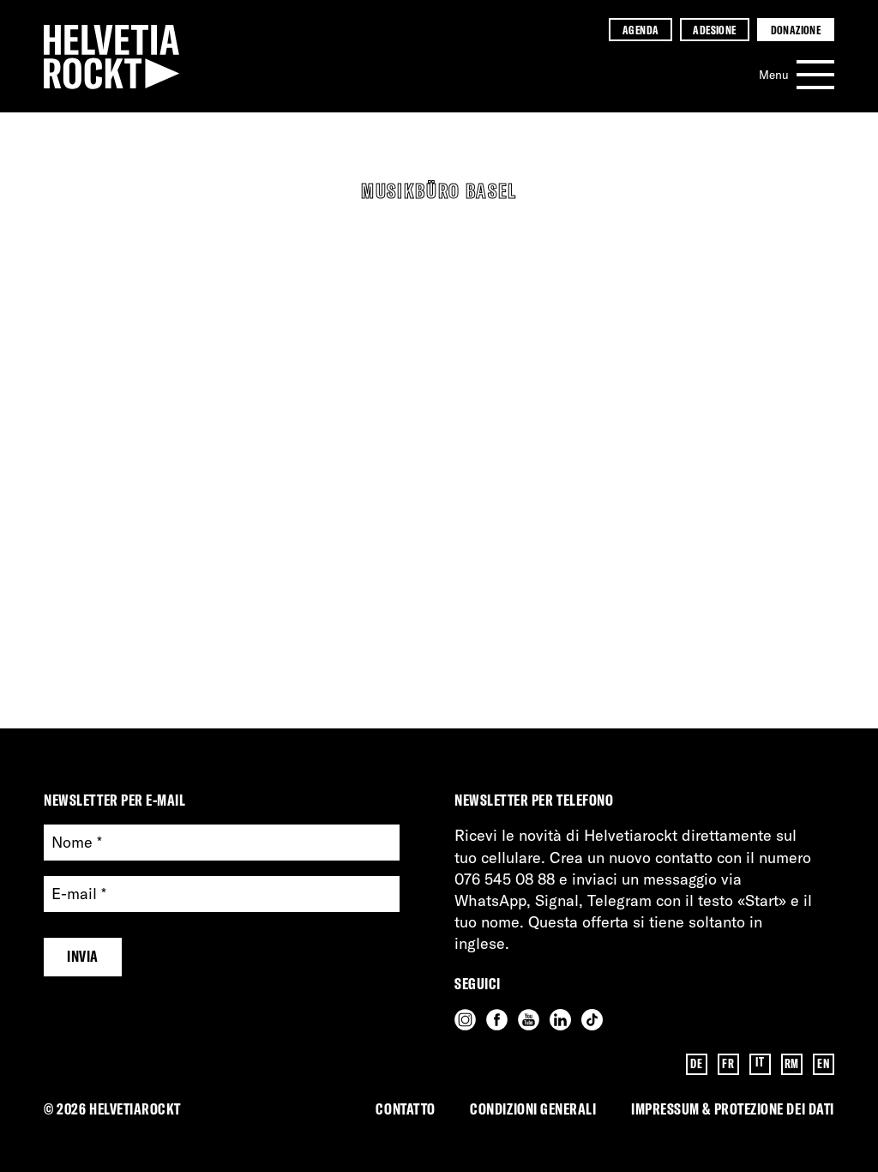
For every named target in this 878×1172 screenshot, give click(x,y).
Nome (76, 843)
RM (792, 1064)
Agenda (640, 29)
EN (823, 1064)
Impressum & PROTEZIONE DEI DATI (732, 1109)
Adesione (714, 29)
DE (696, 1064)
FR (728, 1064)
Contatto (405, 1109)
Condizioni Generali (533, 1109)
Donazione (796, 29)
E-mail (78, 894)
